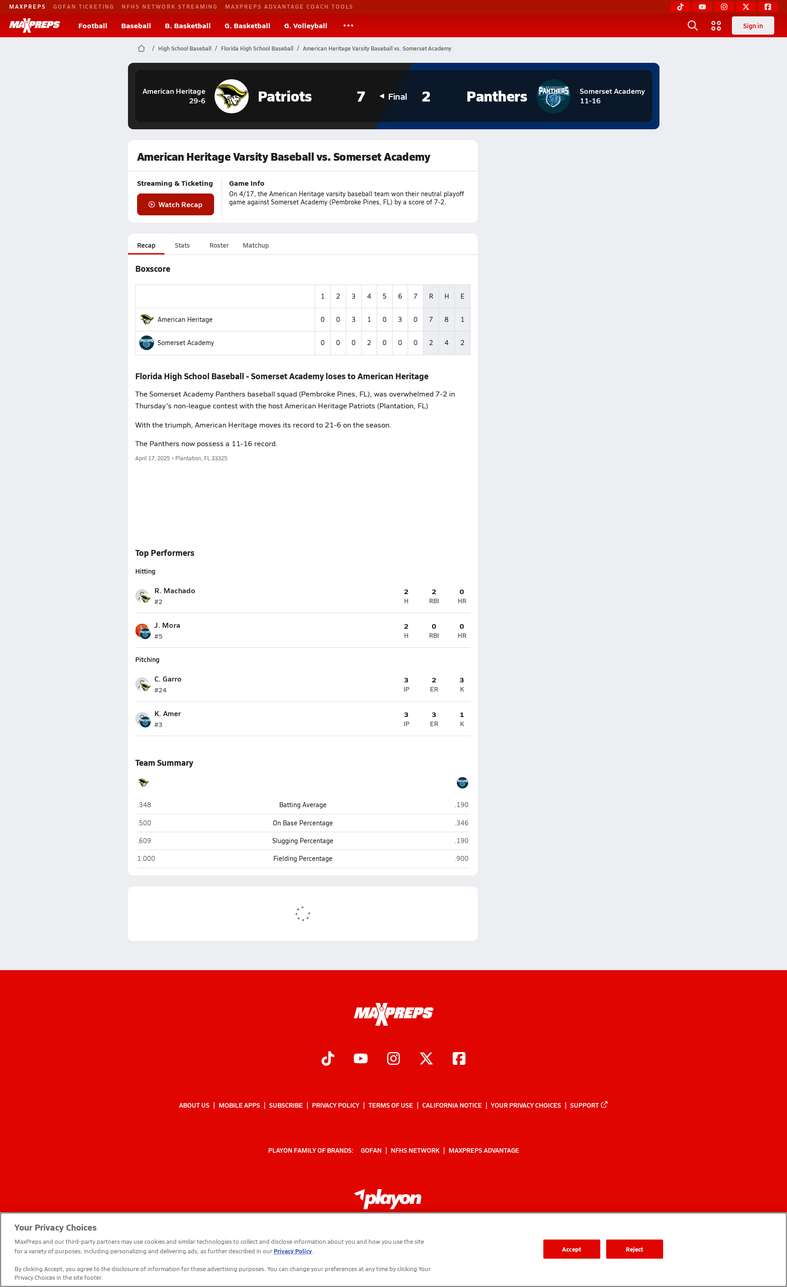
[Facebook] (768, 7)
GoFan (371, 1149)
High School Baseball (184, 48)
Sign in (753, 25)
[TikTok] (680, 7)
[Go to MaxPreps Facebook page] (459, 1059)
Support (584, 1104)
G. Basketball (248, 25)
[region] (393, 1249)
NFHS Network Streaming (170, 6)
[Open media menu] (716, 25)
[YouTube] (702, 7)
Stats (182, 244)
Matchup (256, 244)
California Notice (452, 1104)
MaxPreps (27, 6)
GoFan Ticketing (83, 6)
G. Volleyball (305, 25)
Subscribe (286, 1104)
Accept (571, 1249)
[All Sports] (348, 25)
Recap (146, 244)
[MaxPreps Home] (34, 25)
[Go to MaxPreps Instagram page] (393, 1059)
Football (92, 25)
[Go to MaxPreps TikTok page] (328, 1059)
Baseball (136, 25)
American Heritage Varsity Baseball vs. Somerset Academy (377, 48)
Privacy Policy (335, 1104)
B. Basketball (188, 25)
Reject (635, 1249)
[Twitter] (746, 7)
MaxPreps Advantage (484, 1149)
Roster (219, 244)
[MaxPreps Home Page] (141, 48)
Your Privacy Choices (526, 1105)
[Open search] (693, 25)
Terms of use (390, 1104)
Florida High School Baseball (257, 48)
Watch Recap (180, 204)
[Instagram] (724, 7)
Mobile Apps (239, 1104)
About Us (194, 1104)
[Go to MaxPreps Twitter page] (426, 1059)
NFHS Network (415, 1149)
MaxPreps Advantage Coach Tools (289, 6)
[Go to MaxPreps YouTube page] (360, 1059)
